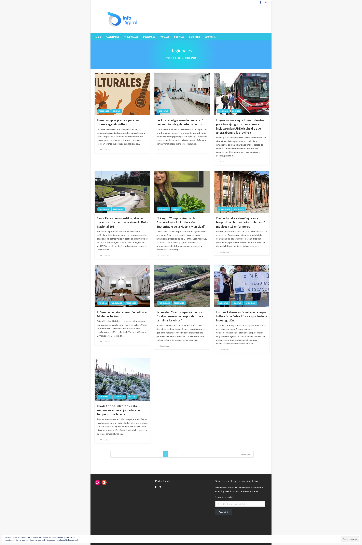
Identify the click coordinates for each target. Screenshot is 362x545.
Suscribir (224, 512)
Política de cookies (73, 540)
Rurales (164, 37)
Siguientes (245, 454)
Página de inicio (173, 58)
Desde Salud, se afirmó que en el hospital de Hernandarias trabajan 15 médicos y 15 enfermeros (241, 222)
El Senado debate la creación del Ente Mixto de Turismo (122, 314)
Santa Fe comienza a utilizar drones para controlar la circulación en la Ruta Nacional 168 (122, 222)
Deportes (194, 37)
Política (103, 303)
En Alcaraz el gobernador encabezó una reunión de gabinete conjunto (180, 122)
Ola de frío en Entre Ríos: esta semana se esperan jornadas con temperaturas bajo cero (118, 410)
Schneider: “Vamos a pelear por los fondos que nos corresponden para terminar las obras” (180, 316)
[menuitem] (98, 36)
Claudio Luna (105, 150)
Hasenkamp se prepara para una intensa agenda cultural (118, 122)
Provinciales (131, 37)
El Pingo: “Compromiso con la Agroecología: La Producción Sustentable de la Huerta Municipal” (181, 222)
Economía (210, 37)
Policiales (149, 37)
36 (183, 454)
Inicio (98, 37)
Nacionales (112, 37)
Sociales (179, 37)
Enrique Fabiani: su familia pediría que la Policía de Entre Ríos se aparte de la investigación (241, 316)
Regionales (104, 111)
